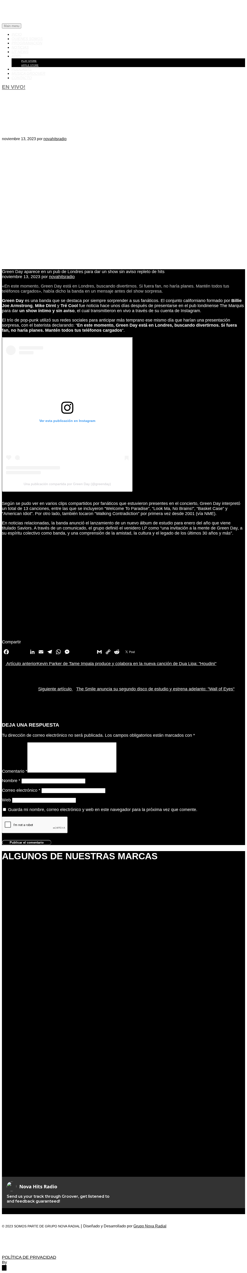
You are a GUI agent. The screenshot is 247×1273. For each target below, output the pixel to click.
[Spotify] (15, 92)
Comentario (14, 771)
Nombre (11, 780)
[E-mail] (3, 92)
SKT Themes (21, 1262)
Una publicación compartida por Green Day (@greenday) (67, 484)
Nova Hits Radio (16, 12)
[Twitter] (17, 92)
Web (6, 800)
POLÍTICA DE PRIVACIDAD (29, 1257)
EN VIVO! (13, 87)
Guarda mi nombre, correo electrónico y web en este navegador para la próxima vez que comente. (102, 809)
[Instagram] (9, 92)
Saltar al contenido (18, 4)
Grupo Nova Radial (149, 1226)
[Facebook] (6, 92)
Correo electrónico (21, 790)
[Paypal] (12, 92)
